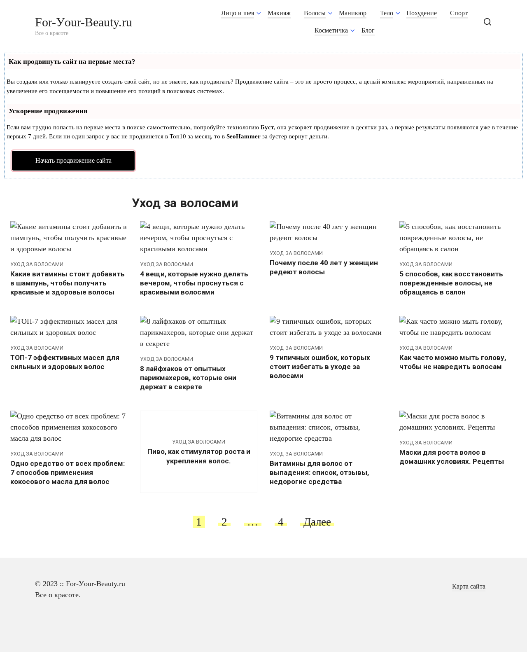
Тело (386, 13)
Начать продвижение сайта (73, 160)
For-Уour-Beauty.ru (83, 22)
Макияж (279, 13)
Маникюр (352, 13)
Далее (317, 522)
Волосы (315, 13)
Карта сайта (468, 586)
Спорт (459, 13)
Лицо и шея (237, 13)
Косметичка (331, 30)
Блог (368, 30)
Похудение (421, 13)
